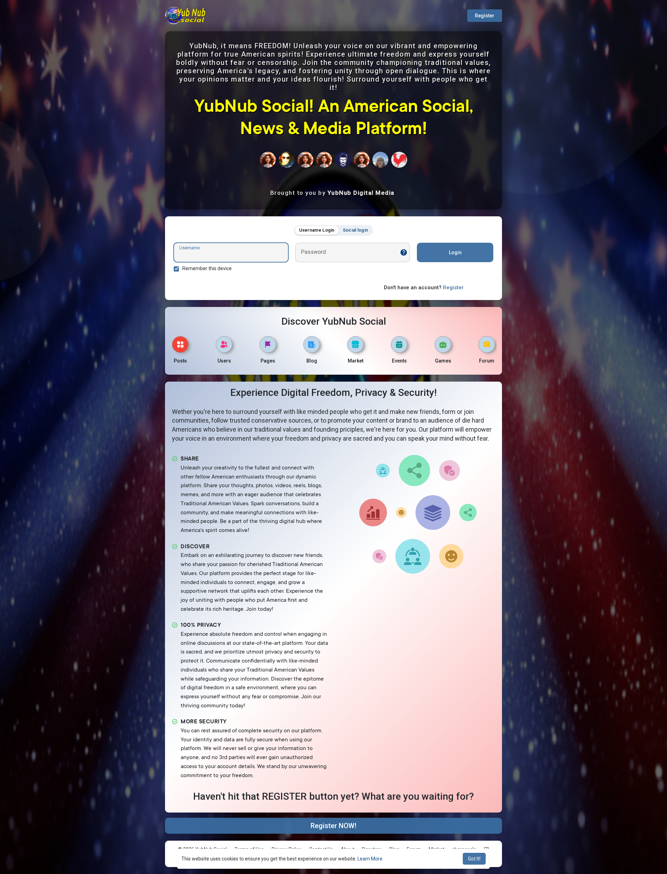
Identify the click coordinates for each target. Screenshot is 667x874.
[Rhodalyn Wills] (324, 160)
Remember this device (207, 268)
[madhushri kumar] (362, 160)
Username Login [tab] (317, 230)
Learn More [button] (369, 858)
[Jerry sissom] (287, 160)
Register (484, 15)
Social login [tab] (355, 230)
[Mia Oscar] (305, 160)
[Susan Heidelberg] (268, 160)
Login (455, 252)
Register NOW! (333, 826)
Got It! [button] (474, 858)
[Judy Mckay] (380, 160)
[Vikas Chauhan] (343, 160)
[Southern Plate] (399, 160)
